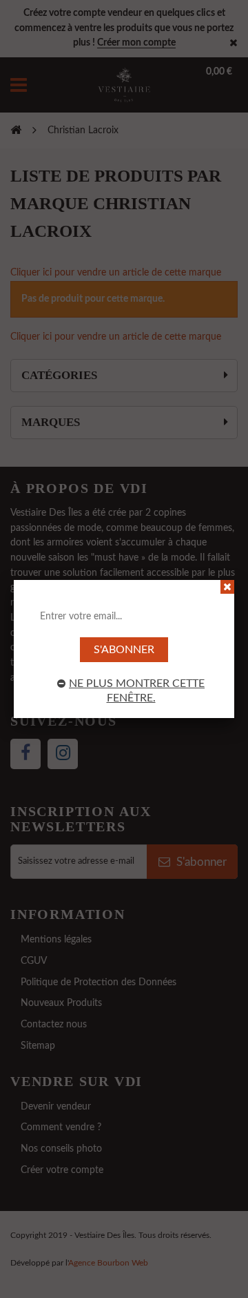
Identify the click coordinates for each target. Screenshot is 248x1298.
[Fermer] (227, 587)
